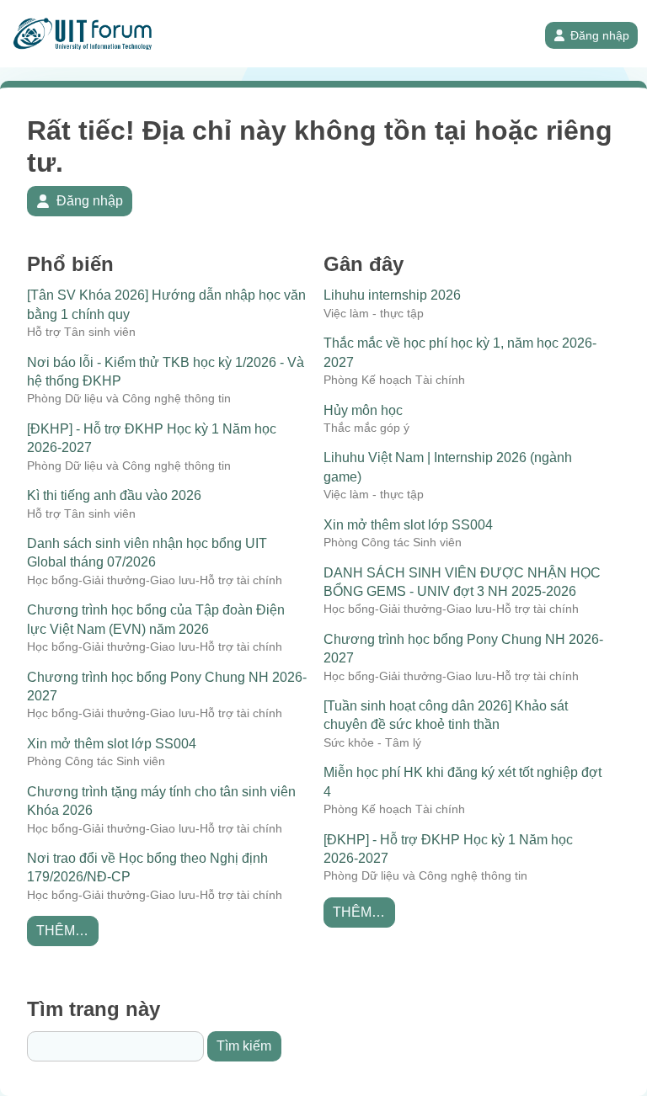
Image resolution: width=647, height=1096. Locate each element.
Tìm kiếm (244, 1046)
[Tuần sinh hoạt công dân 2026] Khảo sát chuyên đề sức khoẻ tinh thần (446, 715)
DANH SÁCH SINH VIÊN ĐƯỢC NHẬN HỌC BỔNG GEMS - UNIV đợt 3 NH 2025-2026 (462, 582)
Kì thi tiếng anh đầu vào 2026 (114, 495)
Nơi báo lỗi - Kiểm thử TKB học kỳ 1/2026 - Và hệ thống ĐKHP (165, 371)
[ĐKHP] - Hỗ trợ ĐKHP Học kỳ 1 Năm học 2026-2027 (151, 438)
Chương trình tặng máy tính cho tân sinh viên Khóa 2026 (161, 801)
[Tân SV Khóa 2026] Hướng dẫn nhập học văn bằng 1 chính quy (166, 304)
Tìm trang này (93, 1009)
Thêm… (62, 930)
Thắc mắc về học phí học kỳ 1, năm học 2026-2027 (460, 352)
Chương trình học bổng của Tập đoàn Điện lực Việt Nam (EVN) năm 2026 (156, 619)
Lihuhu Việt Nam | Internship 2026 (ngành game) (448, 466)
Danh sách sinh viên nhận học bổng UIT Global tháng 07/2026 (147, 552)
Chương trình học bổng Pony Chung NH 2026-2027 (167, 686)
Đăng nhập (599, 35)
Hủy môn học (363, 410)
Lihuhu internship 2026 (392, 295)
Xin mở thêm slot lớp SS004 (111, 744)
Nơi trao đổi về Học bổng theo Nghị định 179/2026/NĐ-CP (147, 867)
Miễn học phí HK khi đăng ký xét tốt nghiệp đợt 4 (463, 781)
